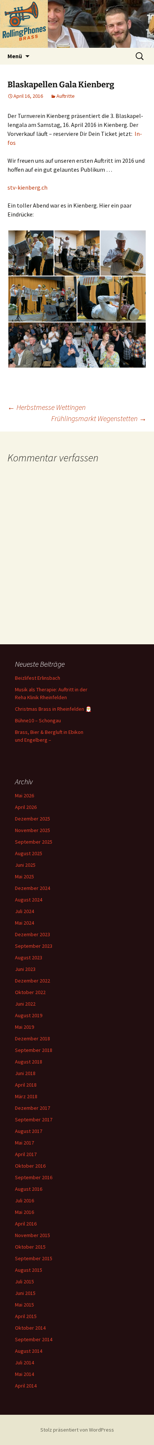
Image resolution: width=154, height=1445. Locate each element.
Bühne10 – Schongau (38, 720)
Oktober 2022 (30, 992)
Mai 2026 (24, 795)
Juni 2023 (25, 969)
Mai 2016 (24, 1212)
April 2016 (26, 1223)
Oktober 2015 (30, 1246)
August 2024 (28, 899)
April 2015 (26, 1316)
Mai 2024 (24, 922)
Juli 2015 (24, 1281)
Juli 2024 (24, 911)
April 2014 (26, 1385)
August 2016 (28, 1189)
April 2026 (26, 807)
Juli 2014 (24, 1362)
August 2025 (28, 853)
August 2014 (28, 1351)
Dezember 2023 (32, 934)
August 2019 (28, 1015)
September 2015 (33, 1258)
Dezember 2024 (32, 888)
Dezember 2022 (32, 980)
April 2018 (26, 1084)
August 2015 (28, 1270)
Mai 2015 (24, 1304)
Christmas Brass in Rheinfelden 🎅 (53, 709)
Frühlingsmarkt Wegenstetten (99, 418)
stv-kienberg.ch (27, 187)
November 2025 (32, 830)
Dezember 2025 (32, 818)
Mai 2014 (24, 1374)
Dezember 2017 (32, 1108)
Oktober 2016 (30, 1165)
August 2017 (28, 1131)
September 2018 (33, 1050)
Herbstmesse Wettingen (46, 407)
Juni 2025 (25, 865)
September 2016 (33, 1177)
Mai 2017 (24, 1142)
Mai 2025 (24, 876)
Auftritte (65, 96)
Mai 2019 (24, 1027)
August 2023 (28, 957)
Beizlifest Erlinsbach (37, 678)
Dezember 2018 (32, 1038)
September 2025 (33, 841)
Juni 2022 (25, 1003)
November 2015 (32, 1235)
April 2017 (26, 1154)
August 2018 (28, 1061)
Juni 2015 (25, 1293)
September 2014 (33, 1339)
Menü (14, 56)
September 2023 (33, 946)
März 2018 (26, 1096)
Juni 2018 (25, 1073)
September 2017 (33, 1119)
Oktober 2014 (30, 1327)
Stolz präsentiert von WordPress (77, 1429)
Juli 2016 (24, 1200)
